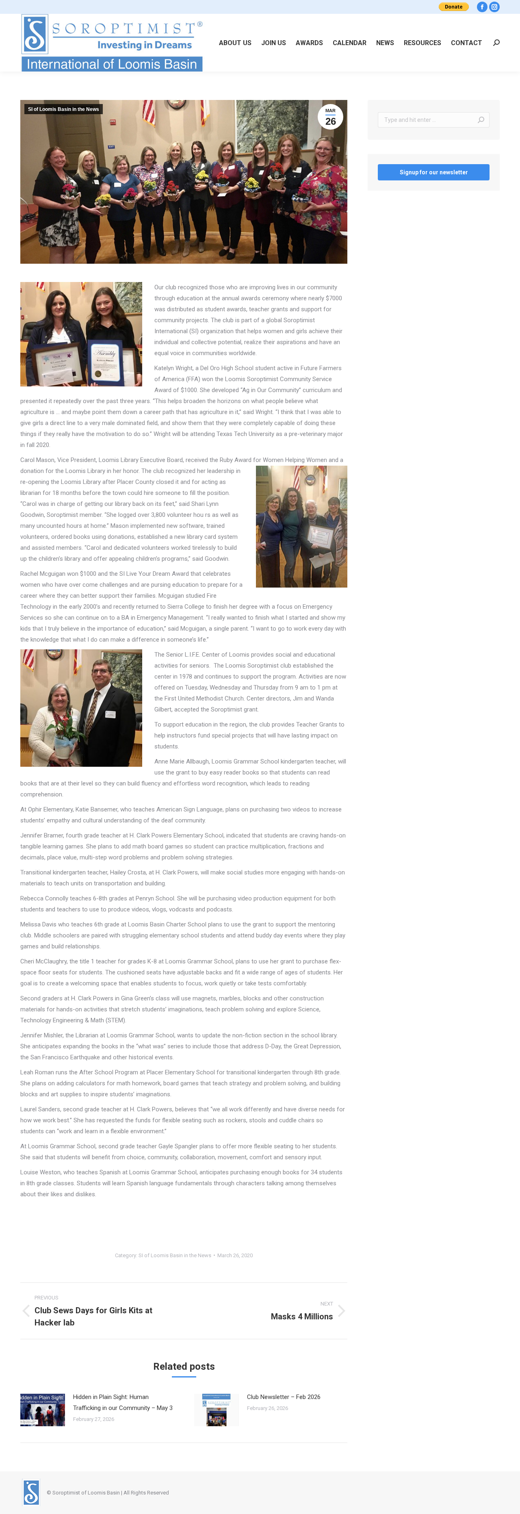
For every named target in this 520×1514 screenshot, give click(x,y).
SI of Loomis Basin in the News (63, 109)
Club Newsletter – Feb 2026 (284, 1397)
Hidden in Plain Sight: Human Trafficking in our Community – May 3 (123, 1402)
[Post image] (42, 1410)
